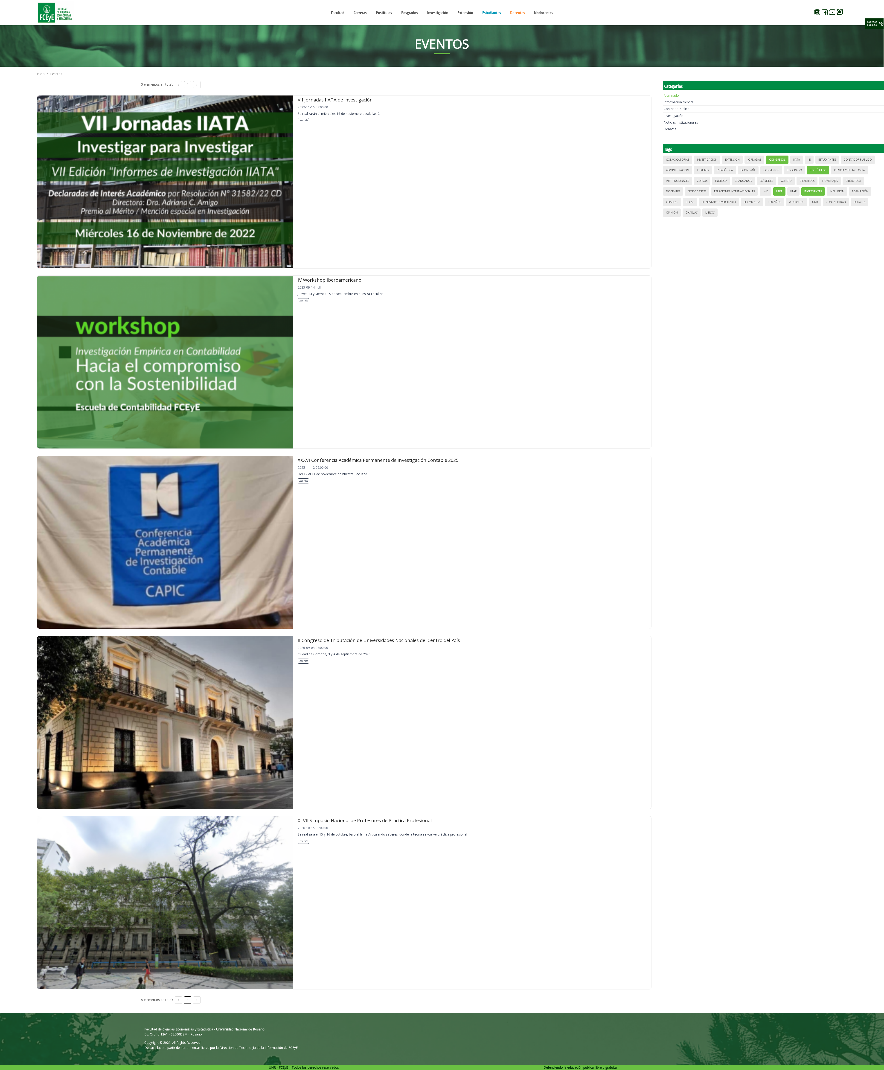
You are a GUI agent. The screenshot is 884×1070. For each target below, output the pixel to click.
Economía (748, 170)
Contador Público (676, 109)
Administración (677, 170)
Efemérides (807, 181)
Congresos (777, 160)
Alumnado (671, 95)
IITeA (779, 191)
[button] (874, 23)
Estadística (725, 170)
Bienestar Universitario (719, 202)
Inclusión (837, 191)
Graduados (743, 181)
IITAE (793, 191)
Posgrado (794, 170)
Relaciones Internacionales (734, 191)
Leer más (303, 120)
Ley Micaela (752, 202)
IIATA (796, 160)
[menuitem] (337, 12)
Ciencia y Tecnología (849, 170)
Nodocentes (697, 191)
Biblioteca (853, 181)
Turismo (703, 170)
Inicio (41, 74)
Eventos (56, 74)
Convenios (771, 170)
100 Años (774, 202)
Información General (679, 102)
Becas (690, 202)
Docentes (673, 191)
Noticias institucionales (681, 122)
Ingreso (721, 181)
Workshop (796, 202)
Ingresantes (813, 191)
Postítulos (818, 170)
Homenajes (830, 181)
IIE (809, 160)
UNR (815, 202)
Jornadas (754, 160)
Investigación (673, 115)
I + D (765, 191)
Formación (860, 191)
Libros (710, 212)
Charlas (672, 202)
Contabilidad (836, 202)
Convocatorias (677, 160)
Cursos (702, 181)
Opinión (672, 212)
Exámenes (766, 181)
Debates (670, 129)
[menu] (442, 12)
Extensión (732, 160)
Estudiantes (827, 160)
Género (786, 181)
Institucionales (677, 181)
